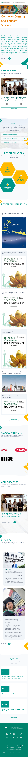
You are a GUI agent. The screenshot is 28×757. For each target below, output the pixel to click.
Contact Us (20, 744)
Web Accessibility (10, 747)
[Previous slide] (7, 104)
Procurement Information (10, 744)
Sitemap (23, 745)
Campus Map (16, 745)
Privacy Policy (18, 747)
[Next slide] (21, 104)
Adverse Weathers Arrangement (14, 749)
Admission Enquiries (7, 745)
